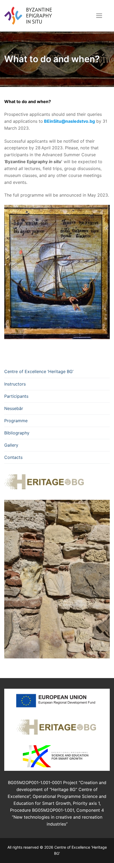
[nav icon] (99, 15)
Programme (16, 420)
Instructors (15, 384)
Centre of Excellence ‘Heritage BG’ (38, 371)
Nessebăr (13, 408)
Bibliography (16, 432)
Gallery (11, 445)
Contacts (13, 457)
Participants (16, 396)
